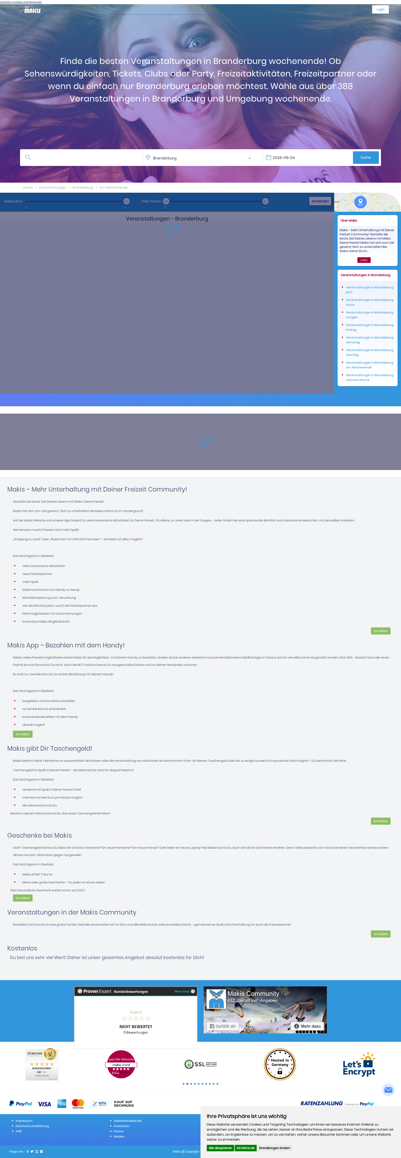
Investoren (121, 1126)
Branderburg (83, 187)
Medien (119, 1136)
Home (28, 187)
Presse (119, 1131)
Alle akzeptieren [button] (220, 1148)
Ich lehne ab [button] (246, 1148)
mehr (364, 260)
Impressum (24, 1121)
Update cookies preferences (21, 2)
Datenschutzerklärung (32, 1126)
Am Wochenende (113, 187)
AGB (19, 1131)
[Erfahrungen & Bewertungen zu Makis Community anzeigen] (135, 1017)
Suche (366, 157)
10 (217, 1084)
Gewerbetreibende (128, 1121)
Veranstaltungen (52, 187)
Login (381, 9)
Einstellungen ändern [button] (274, 1148)
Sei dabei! (381, 631)
